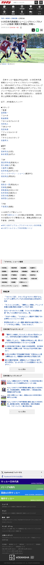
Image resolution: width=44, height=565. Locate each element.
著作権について (13, 544)
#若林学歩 (33, 275)
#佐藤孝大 (33, 268)
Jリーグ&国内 (11, 506)
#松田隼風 (14, 278)
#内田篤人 (4, 268)
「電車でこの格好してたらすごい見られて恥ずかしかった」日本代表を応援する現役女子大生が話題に (23, 336)
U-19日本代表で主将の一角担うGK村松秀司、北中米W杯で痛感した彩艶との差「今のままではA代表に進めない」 (24, 348)
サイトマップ (30, 544)
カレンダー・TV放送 (29, 537)
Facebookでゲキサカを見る (13, 476)
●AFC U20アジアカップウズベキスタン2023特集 (21, 225)
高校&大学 (19, 506)
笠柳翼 (4, 187)
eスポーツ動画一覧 (16, 531)
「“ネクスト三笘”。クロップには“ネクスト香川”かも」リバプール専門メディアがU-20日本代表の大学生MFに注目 (23, 299)
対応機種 (4, 544)
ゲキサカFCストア (6, 537)
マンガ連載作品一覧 (21, 528)
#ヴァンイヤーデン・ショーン (10, 286)
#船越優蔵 (23, 268)
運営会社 (22, 544)
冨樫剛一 (4, 113)
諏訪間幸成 (5, 162)
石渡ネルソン (12, 215)
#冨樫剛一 (4, 271)
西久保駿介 (5, 165)
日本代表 (4, 506)
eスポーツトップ (31, 528)
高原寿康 (4, 129)
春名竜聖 (4, 154)
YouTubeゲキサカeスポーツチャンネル (28, 519)
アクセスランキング (18, 537)
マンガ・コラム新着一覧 (8, 528)
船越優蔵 (4, 118)
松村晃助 (4, 193)
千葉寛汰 (4, 207)
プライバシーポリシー (7, 546)
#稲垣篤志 (4, 282)
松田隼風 (4, 171)
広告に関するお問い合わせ (9, 549)
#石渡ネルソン (23, 282)
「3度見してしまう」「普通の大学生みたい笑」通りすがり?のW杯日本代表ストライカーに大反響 (24, 341)
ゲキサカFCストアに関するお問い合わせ (12, 553)
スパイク (33, 506)
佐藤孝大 (4, 140)
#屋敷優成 (24, 271)
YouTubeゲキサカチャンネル (9, 519)
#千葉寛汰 (14, 275)
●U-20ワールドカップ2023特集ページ (16, 228)
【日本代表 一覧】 (14, 27)
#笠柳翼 (13, 282)
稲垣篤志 (4, 176)
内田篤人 (4, 124)
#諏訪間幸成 (14, 271)
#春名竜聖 (4, 275)
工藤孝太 (4, 168)
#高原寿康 (14, 268)
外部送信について (20, 546)
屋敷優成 (4, 190)
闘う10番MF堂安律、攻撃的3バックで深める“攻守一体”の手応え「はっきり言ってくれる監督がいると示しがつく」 (24, 362)
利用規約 (38, 544)
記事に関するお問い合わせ (25, 549)
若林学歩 (4, 152)
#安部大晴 (34, 278)
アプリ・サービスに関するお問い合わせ (12, 551)
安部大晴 (4, 196)
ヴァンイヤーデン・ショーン (13, 174)
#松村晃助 (4, 278)
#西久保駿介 (23, 278)
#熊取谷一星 (34, 271)
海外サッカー (26, 506)
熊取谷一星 (5, 64)
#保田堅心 (25, 286)
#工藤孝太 (23, 275)
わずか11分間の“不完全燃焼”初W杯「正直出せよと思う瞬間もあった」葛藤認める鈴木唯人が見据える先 (23, 355)
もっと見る (22, 369)
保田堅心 (4, 198)
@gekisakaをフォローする (13, 472)
